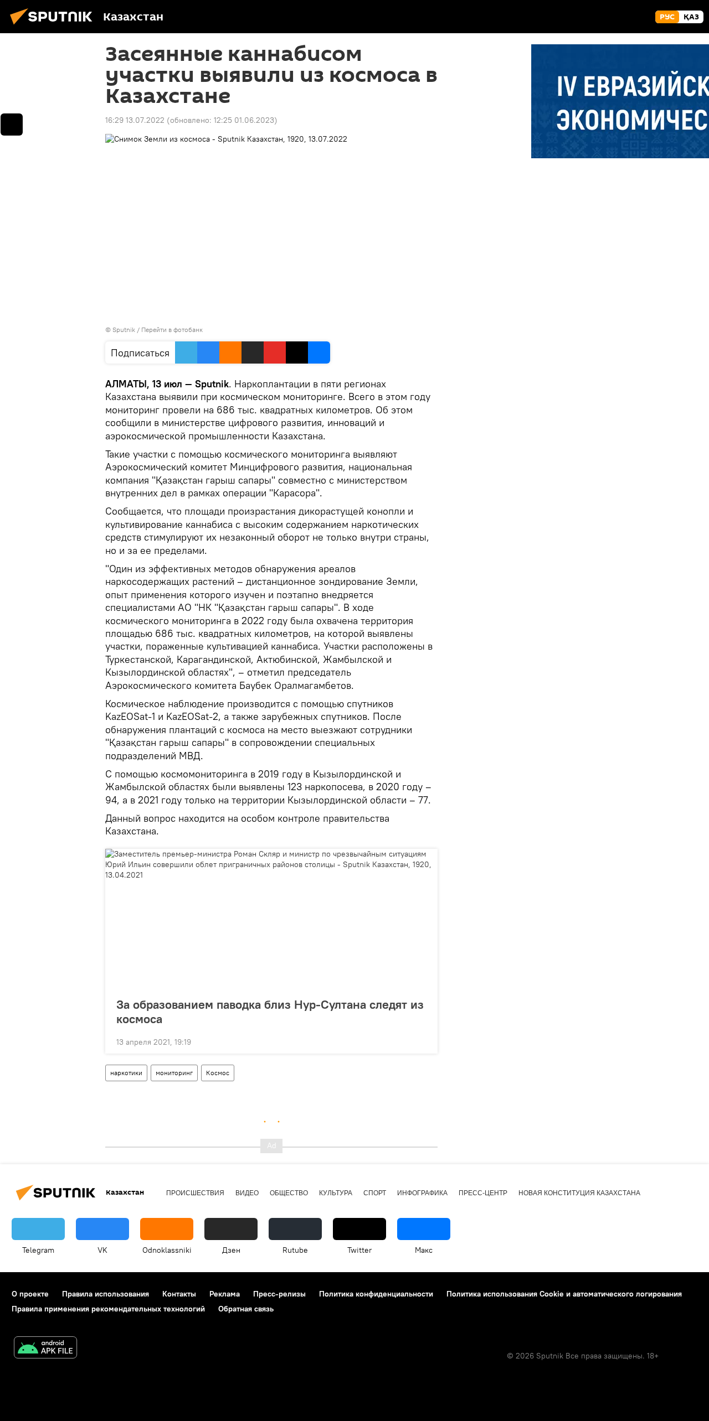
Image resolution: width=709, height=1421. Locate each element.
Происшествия (195, 1193)
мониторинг (174, 1073)
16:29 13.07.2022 (135, 120)
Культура (335, 1193)
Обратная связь (246, 1309)
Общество (289, 1193)
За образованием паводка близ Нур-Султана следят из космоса (270, 1011)
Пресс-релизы (279, 1294)
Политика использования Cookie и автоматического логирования (564, 1294)
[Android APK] (45, 1348)
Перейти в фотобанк (172, 329)
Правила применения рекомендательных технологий (108, 1309)
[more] (420, 1041)
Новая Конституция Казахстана (579, 1193)
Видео (247, 1193)
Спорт (374, 1193)
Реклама (224, 1294)
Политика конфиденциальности (376, 1294)
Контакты (179, 1294)
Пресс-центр (483, 1193)
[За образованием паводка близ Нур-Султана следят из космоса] (271, 919)
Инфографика (422, 1193)
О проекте (30, 1294)
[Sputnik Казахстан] (54, 26)
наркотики (126, 1073)
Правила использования (105, 1294)
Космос (217, 1073)
